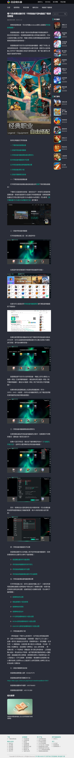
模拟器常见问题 (27, 746)
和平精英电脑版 (42, 742)
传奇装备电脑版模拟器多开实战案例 (25, 574)
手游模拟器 (26, 740)
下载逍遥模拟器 (12, 739)
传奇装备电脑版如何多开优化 (23, 564)
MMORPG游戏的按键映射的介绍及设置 (26, 626)
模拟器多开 (26, 748)
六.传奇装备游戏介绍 (17, 170)
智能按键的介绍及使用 (20, 602)
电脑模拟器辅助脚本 (43, 751)
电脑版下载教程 (47, 7)
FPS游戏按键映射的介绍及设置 (23, 616)
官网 (37, 184)
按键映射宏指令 (18, 612)
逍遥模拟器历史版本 (43, 746)
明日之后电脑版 (42, 740)
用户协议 (48, 756)
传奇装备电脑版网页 (31, 304)
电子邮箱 (11, 749)
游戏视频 (11, 746)
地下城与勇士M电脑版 (43, 745)
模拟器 (25, 742)
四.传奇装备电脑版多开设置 (19, 160)
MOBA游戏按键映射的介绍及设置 (24, 621)
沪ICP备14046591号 (40, 756)
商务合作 (11, 751)
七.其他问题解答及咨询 (18, 174)
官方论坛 (47, 2)
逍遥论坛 (11, 743)
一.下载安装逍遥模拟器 (18, 145)
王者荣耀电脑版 (42, 739)
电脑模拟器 (26, 745)
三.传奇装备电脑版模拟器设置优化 (22, 155)
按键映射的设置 (18, 597)
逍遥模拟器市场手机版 (43, 748)
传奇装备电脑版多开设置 (21, 569)
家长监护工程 (61, 756)
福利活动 (35, 7)
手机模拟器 (26, 739)
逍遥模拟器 (56, 745)
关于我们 (55, 743)
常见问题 (63, 2)
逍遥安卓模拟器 (14, 2)
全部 (8, 7)
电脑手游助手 (27, 751)
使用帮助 (16, 7)
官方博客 (55, 2)
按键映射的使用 (18, 607)
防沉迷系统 (54, 756)
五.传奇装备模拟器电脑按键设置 (21, 165)
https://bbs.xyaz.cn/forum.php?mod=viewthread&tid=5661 (28, 681)
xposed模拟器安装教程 (44, 749)
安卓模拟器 (26, 743)
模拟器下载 (26, 749)
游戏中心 (40, 2)
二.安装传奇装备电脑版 (18, 150)
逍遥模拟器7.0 (56, 746)
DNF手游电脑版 (42, 743)
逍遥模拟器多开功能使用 (21, 560)
